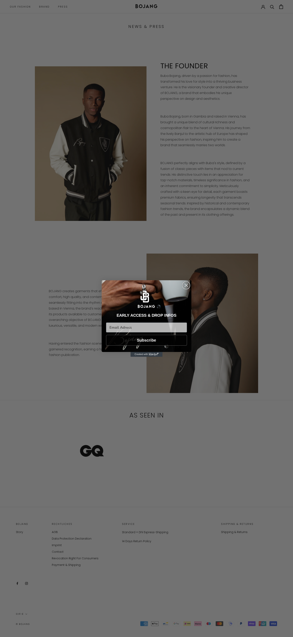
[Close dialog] (186, 285)
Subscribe (146, 340)
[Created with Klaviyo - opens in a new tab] (146, 354)
